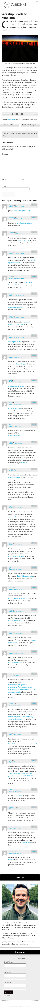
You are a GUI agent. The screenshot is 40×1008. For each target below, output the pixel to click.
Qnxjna (10, 506)
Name (4, 179)
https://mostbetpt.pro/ (15, 620)
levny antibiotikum (14, 435)
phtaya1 (11, 205)
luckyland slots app (19, 364)
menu (37, 2)
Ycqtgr (10, 355)
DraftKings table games (16, 386)
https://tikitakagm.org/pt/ (25, 576)
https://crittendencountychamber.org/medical (22, 744)
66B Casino (12, 790)
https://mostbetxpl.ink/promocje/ (18, 598)
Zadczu (10, 543)
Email (22, 179)
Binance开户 (12, 807)
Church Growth (11, 119)
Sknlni (10, 402)
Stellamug (11, 217)
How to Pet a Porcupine (30, 125)
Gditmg (11, 425)
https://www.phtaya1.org (22, 211)
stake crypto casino (14, 342)
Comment (6, 114)
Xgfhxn (10, 568)
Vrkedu (10, 652)
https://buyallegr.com (15, 662)
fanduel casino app (14, 477)
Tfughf (10, 610)
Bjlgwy (10, 316)
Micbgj (10, 294)
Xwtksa (11, 587)
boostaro (11, 851)
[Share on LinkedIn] (22, 114)
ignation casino (24, 240)
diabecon (24, 462)
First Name (7, 972)
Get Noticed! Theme (26, 1006)
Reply (34, 205)
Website (4, 186)
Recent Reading (7, 125)
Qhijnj (10, 469)
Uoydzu (11, 442)
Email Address (9, 962)
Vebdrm (11, 336)
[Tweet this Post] (17, 114)
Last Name (7, 982)
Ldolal (10, 380)
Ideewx (10, 632)
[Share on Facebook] (12, 114)
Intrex (10, 252)
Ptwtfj (10, 276)
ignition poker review (15, 517)
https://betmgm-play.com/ (24, 223)
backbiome (11, 827)
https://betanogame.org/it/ (16, 556)
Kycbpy (11, 674)
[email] (36, 114)
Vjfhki (10, 733)
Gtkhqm (11, 703)
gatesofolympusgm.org (15, 307)
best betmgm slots (14, 408)
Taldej (10, 760)
